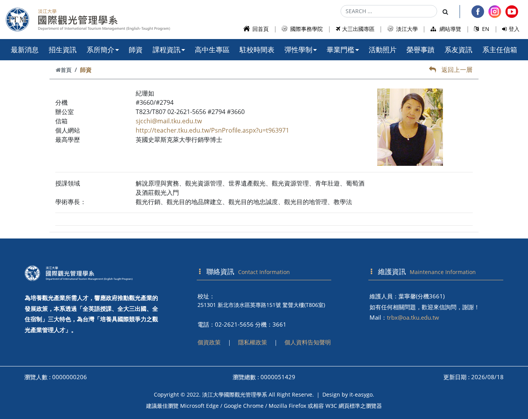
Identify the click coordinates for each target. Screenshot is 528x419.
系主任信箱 (499, 49)
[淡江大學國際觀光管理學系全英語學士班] (92, 273)
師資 (136, 49)
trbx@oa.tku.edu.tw (413, 317)
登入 (514, 28)
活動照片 (383, 49)
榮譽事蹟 (420, 49)
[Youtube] (512, 12)
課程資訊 (167, 49)
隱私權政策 (252, 342)
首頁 (66, 69)
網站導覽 (449, 28)
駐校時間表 (257, 49)
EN (484, 28)
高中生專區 (212, 49)
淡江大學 (406, 28)
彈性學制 (298, 49)
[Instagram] (495, 12)
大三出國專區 (358, 28)
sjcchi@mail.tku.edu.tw (169, 121)
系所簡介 (100, 49)
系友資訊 (458, 49)
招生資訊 (63, 49)
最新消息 (25, 49)
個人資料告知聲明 (307, 342)
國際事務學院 (306, 28)
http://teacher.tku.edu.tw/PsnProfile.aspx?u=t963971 (212, 130)
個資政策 (209, 342)
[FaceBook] (478, 12)
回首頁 (260, 28)
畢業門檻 (340, 49)
